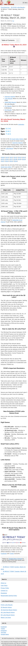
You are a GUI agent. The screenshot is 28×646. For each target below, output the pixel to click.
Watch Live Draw (6, 617)
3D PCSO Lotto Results (18, 7)
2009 (2, 157)
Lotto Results (8, 98)
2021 (2, 161)
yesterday (21, 124)
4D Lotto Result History (8, 612)
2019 (19, 159)
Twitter (12, 553)
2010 (7, 157)
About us (3, 583)
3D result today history (16, 139)
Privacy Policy (5, 588)
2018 (15, 159)
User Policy (4, 585)
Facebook (4, 553)
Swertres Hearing (10, 96)
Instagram (4, 630)
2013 (19, 157)
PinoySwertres (5, 7)
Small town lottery (6, 167)
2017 (11, 159)
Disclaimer (4, 593)
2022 (6, 161)
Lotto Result (9, 148)
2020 (23, 159)
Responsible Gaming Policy (9, 595)
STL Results (8, 106)
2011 (11, 157)
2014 (23, 157)
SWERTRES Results (10, 102)
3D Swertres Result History (9, 610)
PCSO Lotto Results (7, 605)
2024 (15, 161)
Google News (5, 634)
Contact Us (4, 590)
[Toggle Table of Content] (17, 40)
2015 (2, 159)
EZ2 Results (8, 110)
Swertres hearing (17, 142)
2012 (15, 157)
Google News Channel (15, 558)
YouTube (3, 632)
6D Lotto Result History (8, 615)
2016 (6, 159)
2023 (11, 161)
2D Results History (6, 607)
